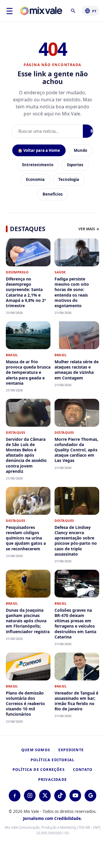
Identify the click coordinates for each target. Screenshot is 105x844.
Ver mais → (88, 228)
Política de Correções (39, 769)
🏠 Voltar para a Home (39, 150)
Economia (35, 179)
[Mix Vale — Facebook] (14, 795)
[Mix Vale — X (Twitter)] (45, 795)
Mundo (80, 150)
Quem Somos (35, 749)
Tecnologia (68, 179)
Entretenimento (37, 164)
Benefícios (52, 194)
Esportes (75, 164)
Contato (82, 769)
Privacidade (52, 779)
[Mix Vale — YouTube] (75, 795)
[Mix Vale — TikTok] (60, 795)
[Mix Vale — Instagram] (30, 795)
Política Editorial (53, 759)
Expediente (71, 749)
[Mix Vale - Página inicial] (41, 11)
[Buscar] (74, 11)
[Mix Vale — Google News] (90, 795)
